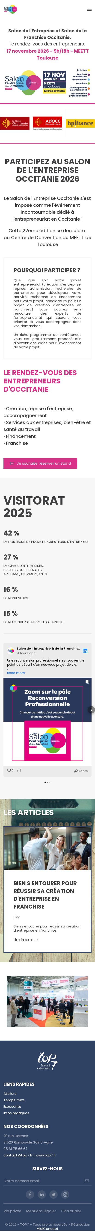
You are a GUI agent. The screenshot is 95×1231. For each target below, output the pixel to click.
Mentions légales (41, 1211)
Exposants (12, 1106)
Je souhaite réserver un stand (44, 463)
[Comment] (18, 771)
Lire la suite (23, 939)
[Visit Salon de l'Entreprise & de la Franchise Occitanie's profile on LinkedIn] (11, 651)
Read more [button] (16, 673)
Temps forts (14, 1100)
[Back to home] (10, 9)
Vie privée (12, 1211)
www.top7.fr (46, 1155)
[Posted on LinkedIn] (85, 651)
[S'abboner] (87, 1181)
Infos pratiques (16, 1113)
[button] (89, 9)
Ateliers (9, 1093)
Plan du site (71, 1211)
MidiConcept (48, 1228)
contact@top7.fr (18, 1155)
